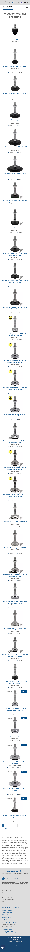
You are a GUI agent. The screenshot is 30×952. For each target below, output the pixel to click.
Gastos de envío (6, 917)
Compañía (3, 2)
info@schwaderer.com (8, 929)
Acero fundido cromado (8, 895)
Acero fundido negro (7, 897)
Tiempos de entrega (7, 910)
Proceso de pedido (7, 912)
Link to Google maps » (8, 931)
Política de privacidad (15, 943)
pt (18, 2)
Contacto (16, 939)
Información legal (15, 945)
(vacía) (27, 2)
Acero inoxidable (6, 890)
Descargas (16, 948)
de (6, 4)
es (12, 2)
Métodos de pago (6, 914)
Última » (5, 828)
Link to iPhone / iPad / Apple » (9, 933)
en (9, 2)
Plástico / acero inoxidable (8, 899)
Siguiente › (21, 825)
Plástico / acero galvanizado (9, 901)
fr (15, 2)
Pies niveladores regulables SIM (10, 904)
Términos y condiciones (16, 941)
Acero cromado (6, 892)
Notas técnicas (6, 919)
